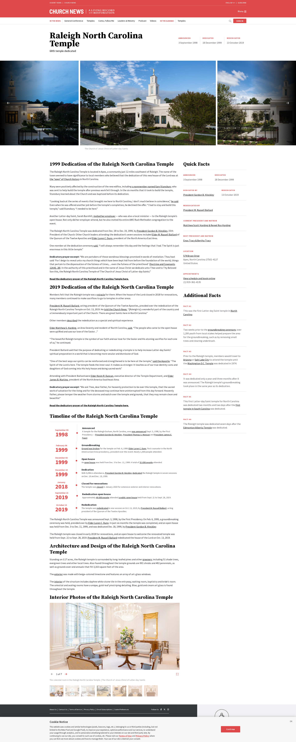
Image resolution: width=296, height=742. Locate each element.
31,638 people (146, 462)
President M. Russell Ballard (153, 508)
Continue (230, 729)
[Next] (290, 103)
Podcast (142, 20)
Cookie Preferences (121, 709)
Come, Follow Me (106, 20)
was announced (139, 431)
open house (89, 462)
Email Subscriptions (104, 709)
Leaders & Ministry (126, 20)
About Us (53, 709)
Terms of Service (75, 709)
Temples (91, 20)
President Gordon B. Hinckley (108, 434)
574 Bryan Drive (191, 255)
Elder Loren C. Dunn (137, 448)
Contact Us (63, 709)
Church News (70, 3)
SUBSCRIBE (242, 3)
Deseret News (55, 3)
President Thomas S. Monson (136, 434)
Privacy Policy (89, 709)
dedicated (137, 473)
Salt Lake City (202, 359)
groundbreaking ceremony (222, 329)
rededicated (102, 508)
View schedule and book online (199, 278)
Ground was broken (91, 448)
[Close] (291, 721)
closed (100, 486)
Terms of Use (125, 736)
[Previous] (6, 103)
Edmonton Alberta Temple (197, 427)
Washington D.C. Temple (200, 363)
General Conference (73, 20)
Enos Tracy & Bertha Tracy (197, 240)
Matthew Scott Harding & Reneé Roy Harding (207, 225)
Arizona (187, 359)
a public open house (128, 497)
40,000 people (102, 497)
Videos (153, 20)
